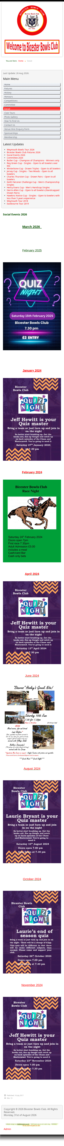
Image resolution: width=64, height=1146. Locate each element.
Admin (7, 1129)
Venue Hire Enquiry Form (16, 129)
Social (7, 108)
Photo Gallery (11, 116)
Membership (10, 137)
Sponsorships (11, 133)
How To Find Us (11, 120)
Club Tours (9, 112)
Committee (9, 104)
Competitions (11, 100)
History (7, 92)
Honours (8, 96)
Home (7, 84)
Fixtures (8, 88)
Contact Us (9, 125)
